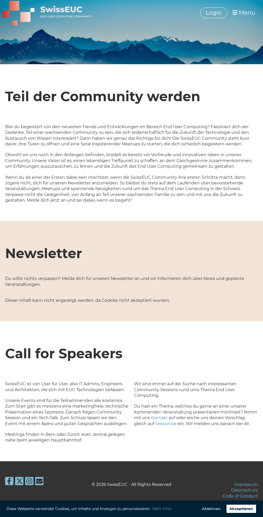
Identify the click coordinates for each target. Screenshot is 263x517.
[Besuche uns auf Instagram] (29, 482)
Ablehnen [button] (211, 508)
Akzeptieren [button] (241, 508)
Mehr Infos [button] (161, 508)
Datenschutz (244, 490)
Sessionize (165, 423)
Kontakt (159, 417)
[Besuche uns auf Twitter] (19, 482)
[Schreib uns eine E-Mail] (39, 482)
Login (214, 12)
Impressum (246, 484)
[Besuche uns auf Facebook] (9, 482)
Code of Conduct (240, 496)
